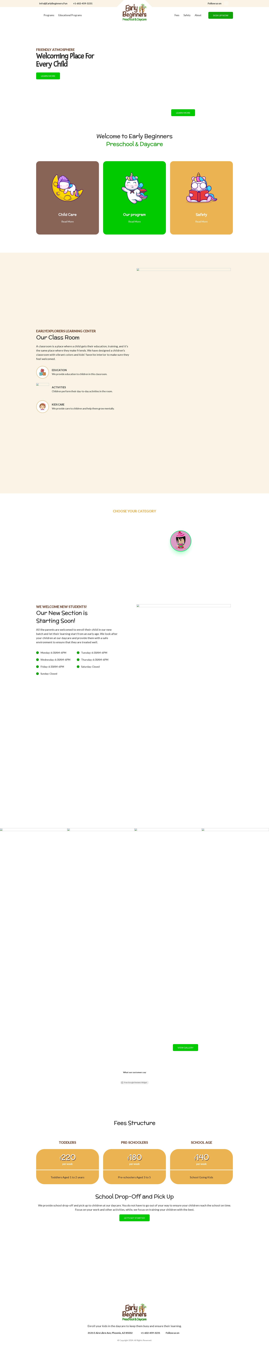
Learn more (48, 76)
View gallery (185, 1047)
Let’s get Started (134, 1246)
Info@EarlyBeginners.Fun (53, 3)
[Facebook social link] (226, 3)
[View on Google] (134, 1094)
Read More (67, 221)
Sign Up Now (220, 15)
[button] (64, 1094)
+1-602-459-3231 (82, 3)
